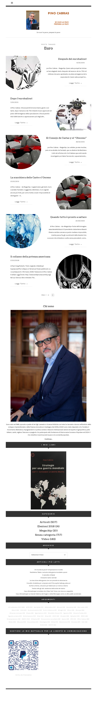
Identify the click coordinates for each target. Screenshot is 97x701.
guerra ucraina (15, 616)
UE (85, 622)
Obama (36, 619)
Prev (44, 295)
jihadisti (75, 616)
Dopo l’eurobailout (21, 98)
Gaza (30, 613)
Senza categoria (45, 535)
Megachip (45, 530)
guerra (68, 613)
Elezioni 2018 (46, 526)
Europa (80, 610)
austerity (71, 607)
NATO (26, 619)
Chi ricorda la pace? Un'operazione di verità (48, 570)
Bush (16, 610)
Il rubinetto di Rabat (48, 575)
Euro (71, 610)
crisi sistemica (50, 610)
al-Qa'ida (39, 607)
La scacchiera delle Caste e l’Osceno (30, 177)
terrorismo (65, 622)
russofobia (33, 622)
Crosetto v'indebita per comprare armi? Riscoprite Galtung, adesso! (48, 583)
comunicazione (35, 610)
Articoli (45, 522)
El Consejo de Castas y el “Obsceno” (66, 138)
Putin (13, 622)
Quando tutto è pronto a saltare (68, 217)
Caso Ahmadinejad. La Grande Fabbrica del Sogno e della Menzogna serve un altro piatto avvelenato (48, 594)
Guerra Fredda (80, 613)
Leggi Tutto (74, 83)
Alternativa (51, 607)
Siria (55, 622)
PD (73, 619)
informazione (30, 616)
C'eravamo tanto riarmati (48, 578)
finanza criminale (18, 613)
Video (45, 539)
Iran (41, 616)
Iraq (48, 616)
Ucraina (76, 622)
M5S (85, 616)
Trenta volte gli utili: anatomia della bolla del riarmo (48, 588)
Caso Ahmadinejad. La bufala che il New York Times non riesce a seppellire (48, 591)
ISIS (56, 616)
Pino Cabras (83, 619)
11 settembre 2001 (17, 607)
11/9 (30, 607)
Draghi (62, 610)
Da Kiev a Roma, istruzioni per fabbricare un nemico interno (48, 586)
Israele (65, 616)
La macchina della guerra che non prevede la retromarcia (48, 580)
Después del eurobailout (72, 59)
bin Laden (83, 607)
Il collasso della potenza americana (30, 256)
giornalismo (41, 613)
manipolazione (14, 619)
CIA (23, 610)
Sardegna (45, 622)
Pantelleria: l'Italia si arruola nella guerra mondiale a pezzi (48, 572)
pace (66, 619)
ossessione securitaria (51, 619)
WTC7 (52, 625)
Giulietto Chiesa (55, 613)
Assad (61, 607)
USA (44, 625)
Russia (22, 622)
